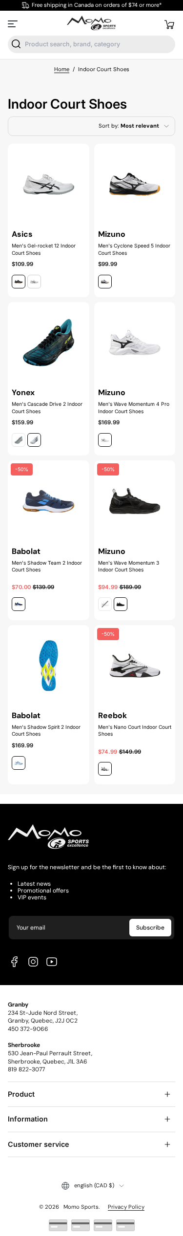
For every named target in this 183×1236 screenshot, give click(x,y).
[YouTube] (52, 962)
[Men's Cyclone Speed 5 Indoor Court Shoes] (135, 184)
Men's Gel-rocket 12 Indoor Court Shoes (44, 249)
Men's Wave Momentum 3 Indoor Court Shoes (128, 566)
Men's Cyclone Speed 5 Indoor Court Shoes (134, 249)
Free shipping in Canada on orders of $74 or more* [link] (97, 5)
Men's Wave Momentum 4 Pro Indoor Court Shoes (133, 407)
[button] (169, 24)
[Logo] (91, 24)
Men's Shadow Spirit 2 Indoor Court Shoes (46, 730)
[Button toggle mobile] (14, 24)
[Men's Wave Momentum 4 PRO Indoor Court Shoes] (135, 342)
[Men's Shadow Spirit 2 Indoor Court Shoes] (48, 665)
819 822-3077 (26, 1069)
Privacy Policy (126, 1207)
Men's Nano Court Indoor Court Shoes (134, 730)
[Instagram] (33, 962)
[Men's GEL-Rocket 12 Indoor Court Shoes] (48, 184)
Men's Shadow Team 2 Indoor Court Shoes (47, 566)
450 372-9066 (28, 1029)
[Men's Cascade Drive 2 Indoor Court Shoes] (48, 342)
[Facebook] (14, 962)
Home (61, 69)
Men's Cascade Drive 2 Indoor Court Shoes (47, 407)
